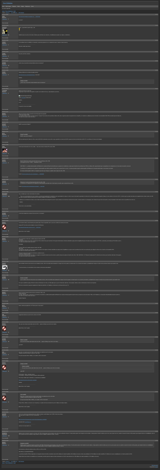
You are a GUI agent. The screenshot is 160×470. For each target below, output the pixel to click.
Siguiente (22, 12)
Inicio (3, 6)
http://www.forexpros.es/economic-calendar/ (28, 380)
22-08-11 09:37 (5, 336)
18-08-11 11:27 (5, 111)
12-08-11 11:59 (5, 40)
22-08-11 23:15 (5, 412)
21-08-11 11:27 (5, 290)
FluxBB (156, 466)
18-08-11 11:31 (5, 122)
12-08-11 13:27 (5, 60)
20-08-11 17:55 (5, 275)
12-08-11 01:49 (5, 25)
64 (12, 12)
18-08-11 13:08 (5, 158)
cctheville (23, 97)
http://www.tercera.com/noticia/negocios (27, 74)
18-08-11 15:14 (5, 211)
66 (15, 12)
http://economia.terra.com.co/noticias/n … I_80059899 (33, 173)
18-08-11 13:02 (5, 144)
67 (16, 12)
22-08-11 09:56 (5, 391)
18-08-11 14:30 (5, 179)
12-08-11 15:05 (5, 70)
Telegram (14, 6)
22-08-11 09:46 (5, 350)
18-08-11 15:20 (5, 220)
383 (19, 12)
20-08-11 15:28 (5, 236)
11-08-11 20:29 (5, 14)
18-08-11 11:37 (5, 131)
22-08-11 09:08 (5, 321)
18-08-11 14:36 (5, 191)
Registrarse (27, 6)
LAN (15, 11)
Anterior (7, 12)
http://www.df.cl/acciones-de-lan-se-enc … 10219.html (30, 227)
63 (11, 12)
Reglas (22, 6)
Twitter (18, 6)
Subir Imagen (8, 6)
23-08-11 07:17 (5, 431)
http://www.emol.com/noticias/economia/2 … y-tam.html (33, 186)
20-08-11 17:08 (5, 261)
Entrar (32, 6)
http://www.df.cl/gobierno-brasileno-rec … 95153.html (29, 16)
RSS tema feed (155, 465)
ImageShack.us (28, 421)
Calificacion (4, 19)
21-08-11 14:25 (5, 303)
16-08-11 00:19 (5, 88)
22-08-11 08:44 (5, 312)
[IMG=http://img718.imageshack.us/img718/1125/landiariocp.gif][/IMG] (33, 419)
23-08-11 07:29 (5, 440)
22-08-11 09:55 (5, 360)
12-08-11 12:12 (5, 51)
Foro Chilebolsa (7, 3)
